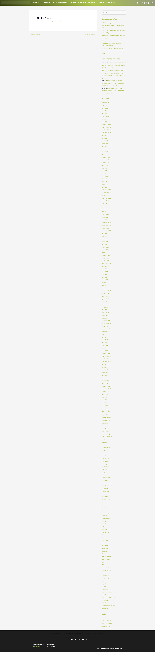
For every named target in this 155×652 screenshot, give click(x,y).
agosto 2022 (105, 233)
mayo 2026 (105, 111)
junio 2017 (105, 402)
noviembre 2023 (106, 192)
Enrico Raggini (106, 513)
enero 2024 (105, 187)
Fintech (104, 524)
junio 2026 (105, 108)
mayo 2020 (105, 307)
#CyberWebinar (106, 420)
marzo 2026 (105, 116)
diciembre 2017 (106, 386)
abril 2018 (104, 375)
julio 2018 (104, 367)
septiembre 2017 (106, 394)
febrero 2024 (105, 184)
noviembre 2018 (106, 356)
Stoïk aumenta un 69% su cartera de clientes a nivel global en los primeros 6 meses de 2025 (113, 83)
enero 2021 (105, 285)
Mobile (103, 562)
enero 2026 (105, 122)
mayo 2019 (105, 340)
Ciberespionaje (106, 461)
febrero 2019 (105, 348)
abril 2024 (105, 179)
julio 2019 (104, 334)
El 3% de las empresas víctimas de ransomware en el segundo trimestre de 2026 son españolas (113, 25)
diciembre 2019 (106, 320)
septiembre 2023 (106, 198)
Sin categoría (105, 600)
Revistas (73, 3)
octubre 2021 (105, 261)
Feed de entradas (106, 620)
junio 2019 (105, 337)
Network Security (106, 570)
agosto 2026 (105, 102)
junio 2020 (105, 304)
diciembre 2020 (106, 288)
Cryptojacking (106, 477)
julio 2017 (104, 400)
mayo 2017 (105, 405)
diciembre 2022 (106, 222)
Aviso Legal (88, 633)
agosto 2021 (105, 266)
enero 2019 (105, 351)
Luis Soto (104, 551)
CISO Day (104, 469)
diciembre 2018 (106, 353)
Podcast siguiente (91, 34)
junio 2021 (105, 271)
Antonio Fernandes (107, 436)
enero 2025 (105, 154)
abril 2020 (105, 310)
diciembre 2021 (106, 255)
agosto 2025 (105, 135)
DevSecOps (105, 496)
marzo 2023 (105, 214)
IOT (103, 535)
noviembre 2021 (106, 258)
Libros (103, 543)
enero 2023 (105, 220)
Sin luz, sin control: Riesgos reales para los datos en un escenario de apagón (113, 75)
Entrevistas (82, 3)
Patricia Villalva (106, 578)
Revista (104, 586)
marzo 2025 (105, 149)
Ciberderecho (105, 458)
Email (103, 502)
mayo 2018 (105, 372)
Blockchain (105, 445)
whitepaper (105, 608)
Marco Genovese (106, 554)
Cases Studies (106, 456)
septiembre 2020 (106, 296)
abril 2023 (105, 211)
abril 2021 (104, 277)
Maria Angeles (106, 68)
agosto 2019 (105, 331)
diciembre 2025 (106, 124)
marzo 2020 (105, 312)
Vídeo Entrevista (106, 603)
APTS (103, 439)
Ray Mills (104, 584)
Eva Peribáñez (106, 518)
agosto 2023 (105, 201)
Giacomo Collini (106, 529)
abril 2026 (105, 113)
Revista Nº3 (105, 589)
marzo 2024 (105, 181)
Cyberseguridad (61, 3)
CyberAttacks (105, 488)
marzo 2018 (105, 378)
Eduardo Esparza (106, 499)
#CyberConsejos (106, 417)
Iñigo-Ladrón (105, 532)
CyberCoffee (105, 491)
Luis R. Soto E (106, 548)
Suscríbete (100, 633)
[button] (152, 3)
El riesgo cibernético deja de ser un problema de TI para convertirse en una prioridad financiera (113, 43)
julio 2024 (104, 171)
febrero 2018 (105, 380)
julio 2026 (104, 105)
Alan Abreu (105, 428)
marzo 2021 (105, 280)
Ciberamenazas (49, 3)
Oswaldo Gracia (106, 573)
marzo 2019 (105, 345)
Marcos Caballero (106, 556)
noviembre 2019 (106, 323)
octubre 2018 (105, 359)
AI (102, 425)
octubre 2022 (105, 228)
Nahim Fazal (105, 567)
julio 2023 (104, 203)
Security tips (105, 595)
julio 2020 (105, 301)
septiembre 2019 (106, 329)
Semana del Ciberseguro (108, 597)
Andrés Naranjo (106, 434)
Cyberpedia (105, 494)
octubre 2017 (105, 391)
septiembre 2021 (106, 263)
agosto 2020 (105, 299)
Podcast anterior (34, 34)
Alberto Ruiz (105, 431)
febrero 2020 (105, 315)
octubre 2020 (106, 293)
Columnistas (92, 3)
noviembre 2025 (106, 127)
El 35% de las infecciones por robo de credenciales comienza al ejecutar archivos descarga (114, 51)
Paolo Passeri (105, 575)
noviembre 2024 (106, 160)
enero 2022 (105, 252)
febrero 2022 (105, 250)
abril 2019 (104, 342)
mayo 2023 (105, 209)
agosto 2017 (105, 397)
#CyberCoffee (105, 415)
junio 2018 (105, 370)
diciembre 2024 (106, 157)
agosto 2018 (105, 364)
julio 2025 (104, 138)
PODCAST (101, 3)
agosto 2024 (105, 168)
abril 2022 (105, 244)
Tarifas (94, 633)
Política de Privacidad (67, 633)
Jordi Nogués (105, 540)
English (104, 510)
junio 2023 (105, 206)
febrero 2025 (105, 151)
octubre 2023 (105, 195)
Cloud (103, 472)
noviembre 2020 (106, 291)
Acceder (104, 618)
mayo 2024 (105, 176)
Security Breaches (107, 592)
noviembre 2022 (106, 225)
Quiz (103, 581)
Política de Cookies (79, 633)
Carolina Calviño (106, 450)
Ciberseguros (110, 3)
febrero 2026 (105, 119)
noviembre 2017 (106, 389)
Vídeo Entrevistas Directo (109, 605)
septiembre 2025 (106, 132)
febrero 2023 (105, 217)
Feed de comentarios (108, 623)
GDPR (103, 526)
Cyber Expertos (106, 480)
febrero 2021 (105, 282)
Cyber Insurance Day (107, 483)
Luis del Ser (105, 545)
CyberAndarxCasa (107, 485)
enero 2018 (105, 383)
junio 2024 (105, 173)
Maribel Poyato (106, 559)
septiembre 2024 (106, 165)
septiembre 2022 (106, 231)
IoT (102, 537)
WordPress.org (106, 626)
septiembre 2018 (106, 361)
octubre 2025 (105, 130)
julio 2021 (104, 269)
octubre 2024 (105, 162)
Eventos (104, 521)
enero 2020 (105, 318)
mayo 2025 (105, 143)
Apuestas (104, 442)
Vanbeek (104, 73)
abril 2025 (105, 146)
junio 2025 (105, 141)
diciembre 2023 (106, 190)
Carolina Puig (105, 453)
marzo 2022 (105, 247)
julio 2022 (104, 236)
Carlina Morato (106, 447)
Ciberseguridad (106, 464)
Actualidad (36, 3)
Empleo (104, 507)
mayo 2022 (105, 241)
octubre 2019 (105, 326)
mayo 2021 (105, 274)
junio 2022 (105, 239)
